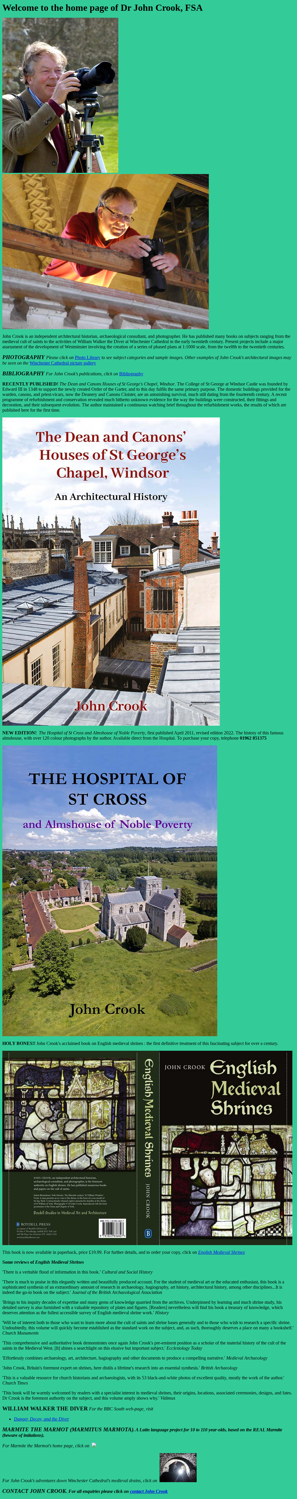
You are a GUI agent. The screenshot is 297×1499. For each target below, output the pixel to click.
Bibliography (131, 373)
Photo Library (87, 357)
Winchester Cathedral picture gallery (63, 363)
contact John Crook (149, 1491)
